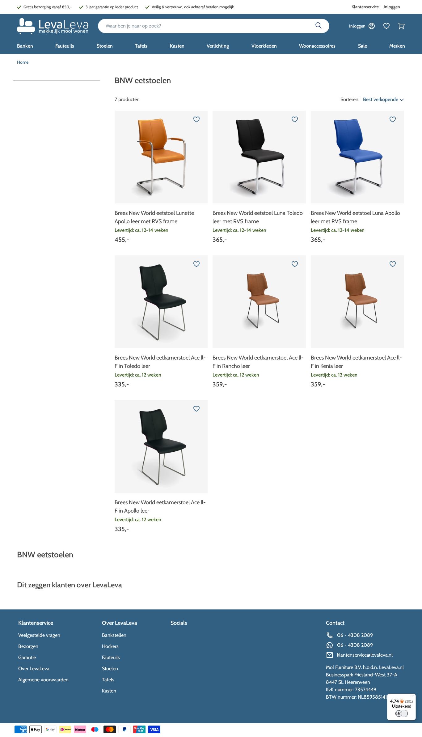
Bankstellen (114, 635)
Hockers (110, 646)
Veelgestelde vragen (39, 635)
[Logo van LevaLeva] (52, 26)
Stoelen (110, 668)
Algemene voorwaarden (43, 680)
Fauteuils (111, 657)
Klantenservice (365, 7)
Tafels (108, 680)
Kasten (109, 691)
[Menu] (412, 697)
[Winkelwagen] (401, 26)
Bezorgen (28, 646)
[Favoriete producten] (386, 26)
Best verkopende (381, 99)
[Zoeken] (318, 26)
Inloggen (392, 7)
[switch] (401, 713)
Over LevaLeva (33, 668)
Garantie (27, 657)
